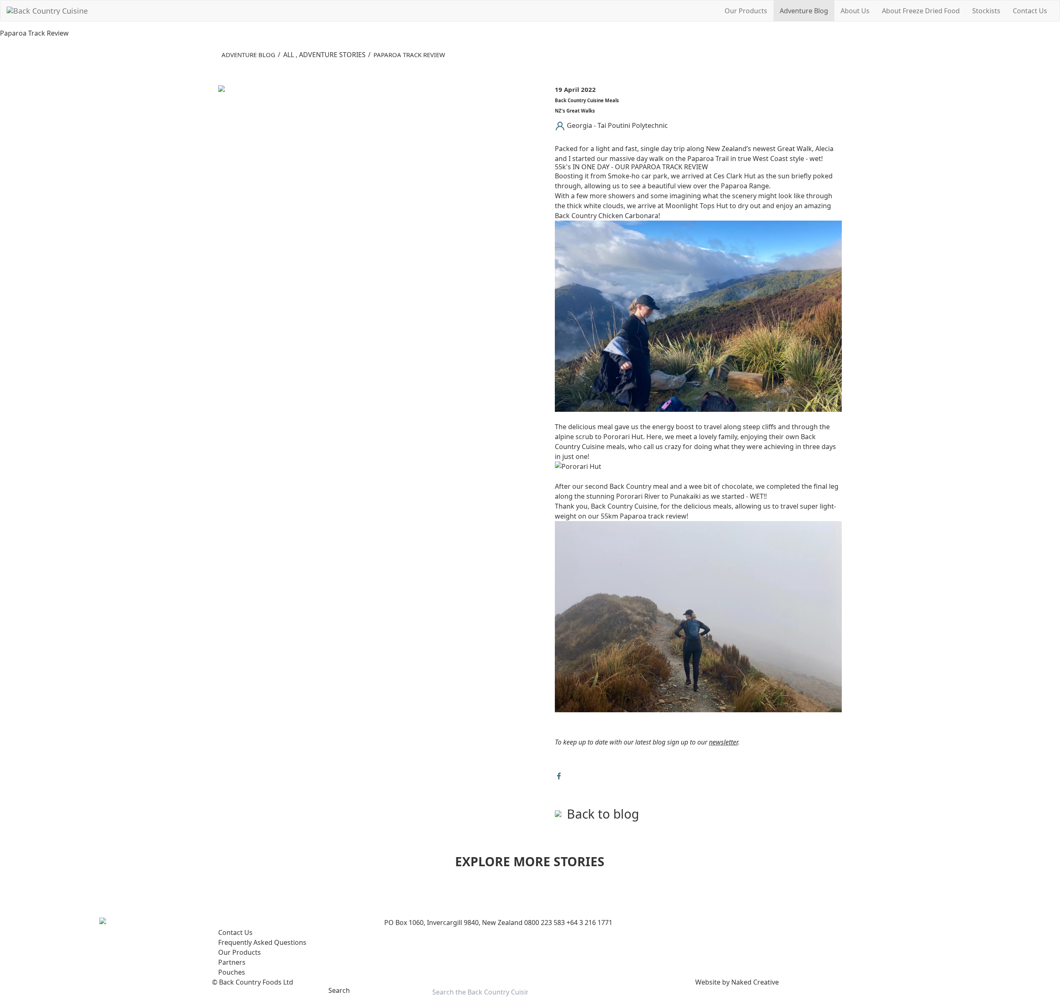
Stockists (986, 10)
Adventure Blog (804, 10)
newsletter (723, 742)
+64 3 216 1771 (589, 922)
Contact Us (1030, 10)
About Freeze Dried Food (921, 10)
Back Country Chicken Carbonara (606, 215)
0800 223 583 (544, 922)
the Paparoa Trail (702, 158)
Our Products (746, 10)
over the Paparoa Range (731, 185)
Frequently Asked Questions (262, 942)
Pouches (231, 972)
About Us (855, 10)
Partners (232, 962)
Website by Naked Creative (737, 982)
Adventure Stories (332, 54)
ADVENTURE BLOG (248, 54)
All (288, 54)
